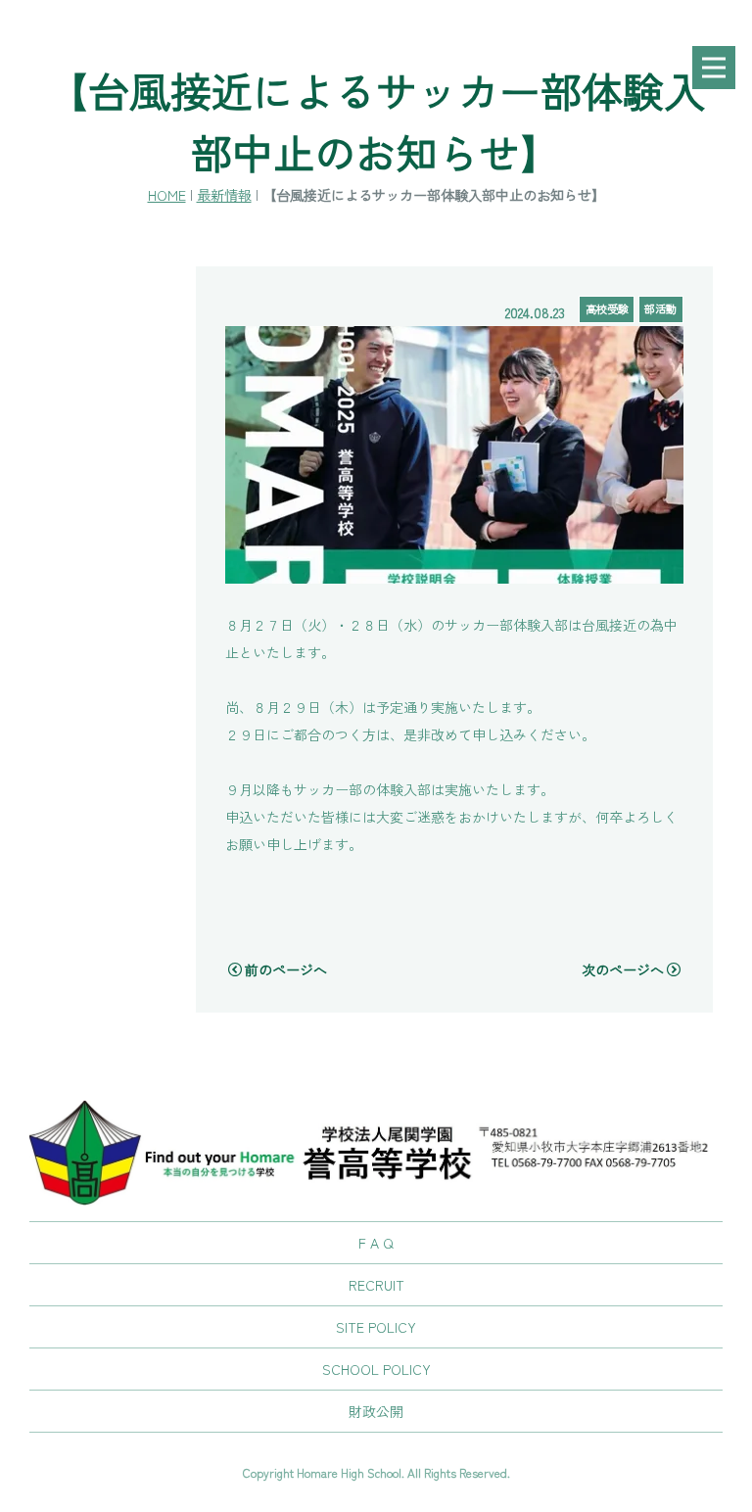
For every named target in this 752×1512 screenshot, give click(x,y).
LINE (712, 845)
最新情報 (224, 194)
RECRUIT (376, 1285)
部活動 (660, 308)
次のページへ (623, 969)
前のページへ (286, 969)
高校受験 (607, 308)
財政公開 (376, 1411)
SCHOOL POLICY (376, 1369)
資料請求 (712, 664)
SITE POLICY (376, 1327)
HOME (167, 194)
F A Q (376, 1242)
